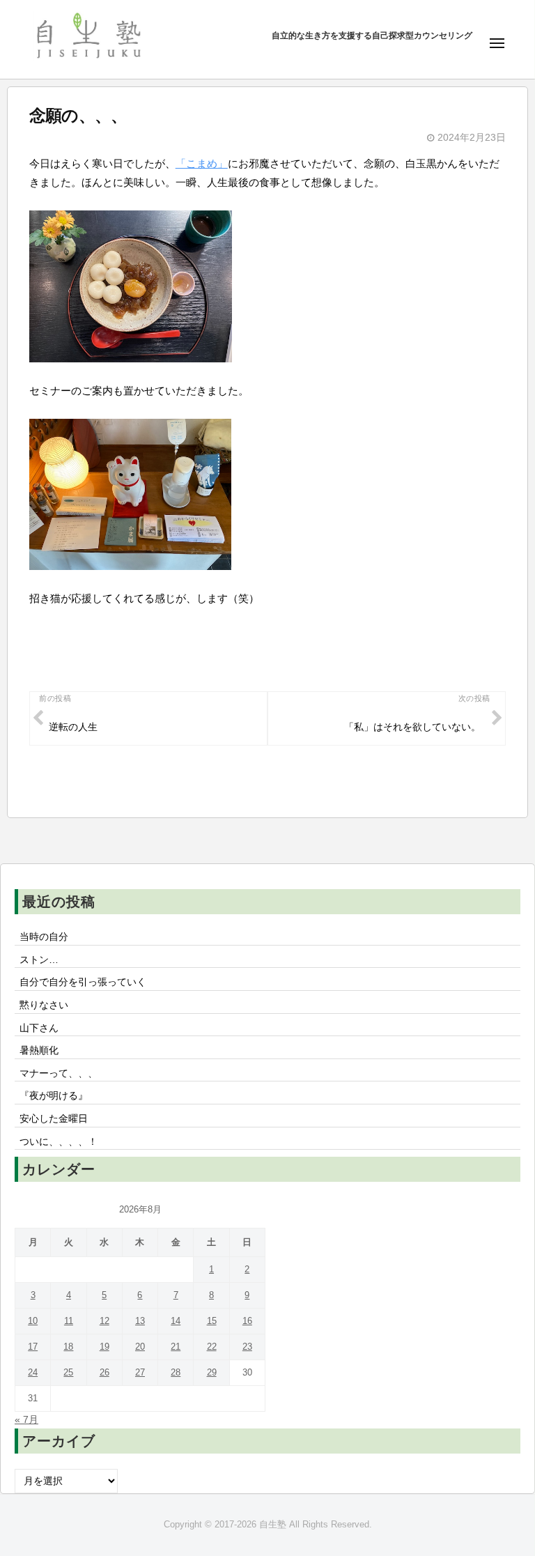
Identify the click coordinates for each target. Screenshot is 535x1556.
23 (247, 1346)
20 (140, 1346)
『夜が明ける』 (54, 1096)
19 (104, 1346)
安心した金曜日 (54, 1119)
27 (140, 1372)
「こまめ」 (202, 163)
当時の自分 (44, 937)
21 (175, 1346)
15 (212, 1321)
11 (68, 1321)
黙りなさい (44, 1005)
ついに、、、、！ (59, 1142)
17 (33, 1346)
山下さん (39, 1028)
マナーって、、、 (59, 1073)
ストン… (39, 960)
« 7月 (26, 1420)
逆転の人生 (73, 727)
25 (68, 1372)
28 (175, 1372)
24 (33, 1372)
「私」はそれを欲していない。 (412, 727)
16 (247, 1321)
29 (212, 1372)
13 (140, 1321)
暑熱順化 (39, 1050)
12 (104, 1321)
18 (68, 1346)
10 (33, 1321)
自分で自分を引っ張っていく (83, 982)
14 (175, 1321)
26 (104, 1372)
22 (212, 1346)
